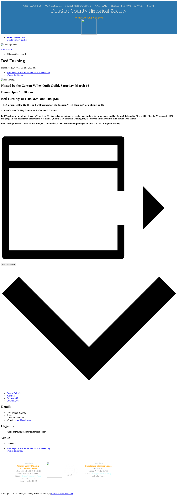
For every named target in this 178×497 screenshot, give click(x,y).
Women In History (16, 75)
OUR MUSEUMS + (54, 6)
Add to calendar (8, 265)
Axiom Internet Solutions (62, 493)
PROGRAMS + (102, 6)
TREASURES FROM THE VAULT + (128, 6)
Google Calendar (14, 393)
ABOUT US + (36, 6)
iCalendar (11, 396)
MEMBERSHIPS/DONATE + (79, 6)
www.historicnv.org (23, 420)
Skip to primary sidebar (17, 40)
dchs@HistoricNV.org (31, 476)
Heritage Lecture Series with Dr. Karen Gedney (28, 72)
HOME (25, 6)
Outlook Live (12, 401)
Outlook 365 (12, 398)
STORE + (151, 6)
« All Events (6, 49)
